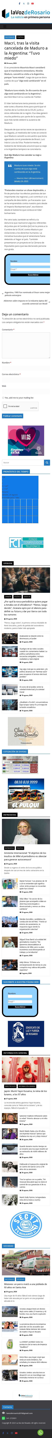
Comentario (8, 329)
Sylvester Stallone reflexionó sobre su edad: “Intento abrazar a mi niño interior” (33, 1118)
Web (4, 386)
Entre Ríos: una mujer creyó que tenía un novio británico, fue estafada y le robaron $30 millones (33, 1359)
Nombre (6, 362)
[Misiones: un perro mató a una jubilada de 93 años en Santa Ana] (26, 1262)
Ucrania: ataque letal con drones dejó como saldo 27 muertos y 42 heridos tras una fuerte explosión (33, 1311)
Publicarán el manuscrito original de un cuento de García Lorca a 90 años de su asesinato (34, 1166)
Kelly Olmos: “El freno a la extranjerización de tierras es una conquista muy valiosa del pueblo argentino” (33, 966)
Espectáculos (10, 1086)
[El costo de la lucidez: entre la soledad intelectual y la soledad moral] (10, 691)
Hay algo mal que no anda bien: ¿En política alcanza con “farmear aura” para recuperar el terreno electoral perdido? (34, 673)
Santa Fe (27, 597)
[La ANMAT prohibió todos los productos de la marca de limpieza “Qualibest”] (10, 1346)
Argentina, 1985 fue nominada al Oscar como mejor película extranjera (27, 293)
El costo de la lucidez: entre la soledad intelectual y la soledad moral (32, 689)
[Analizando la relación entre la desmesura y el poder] (10, 638)
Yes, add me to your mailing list (18, 397)
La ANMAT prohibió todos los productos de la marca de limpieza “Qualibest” (33, 1344)
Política (20, 37)
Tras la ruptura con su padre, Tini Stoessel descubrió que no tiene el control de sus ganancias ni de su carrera (33, 1183)
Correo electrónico (11, 374)
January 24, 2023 (21, 181)
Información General (27, 1086)
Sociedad (20, 1279)
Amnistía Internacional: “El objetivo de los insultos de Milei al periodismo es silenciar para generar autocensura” (25, 856)
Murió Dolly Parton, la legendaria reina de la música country (33, 1198)
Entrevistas (9, 848)
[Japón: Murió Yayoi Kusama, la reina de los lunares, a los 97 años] (26, 1069)
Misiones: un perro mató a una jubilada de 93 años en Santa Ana (25, 1286)
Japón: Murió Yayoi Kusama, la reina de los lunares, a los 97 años (25, 1093)
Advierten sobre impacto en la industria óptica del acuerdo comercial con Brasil (25, 302)
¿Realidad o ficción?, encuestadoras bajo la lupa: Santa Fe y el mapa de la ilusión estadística (34, 704)
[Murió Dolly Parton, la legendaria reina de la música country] (10, 1200)
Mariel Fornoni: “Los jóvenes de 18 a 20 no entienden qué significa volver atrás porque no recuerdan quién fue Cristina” (33, 885)
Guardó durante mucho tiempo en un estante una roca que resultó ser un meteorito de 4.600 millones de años (34, 1150)
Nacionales (9, 37)
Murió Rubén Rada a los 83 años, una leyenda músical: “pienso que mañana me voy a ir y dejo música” (33, 1133)
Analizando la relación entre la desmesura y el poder (31, 637)
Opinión (8, 597)
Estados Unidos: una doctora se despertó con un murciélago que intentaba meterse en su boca (32, 1375)
